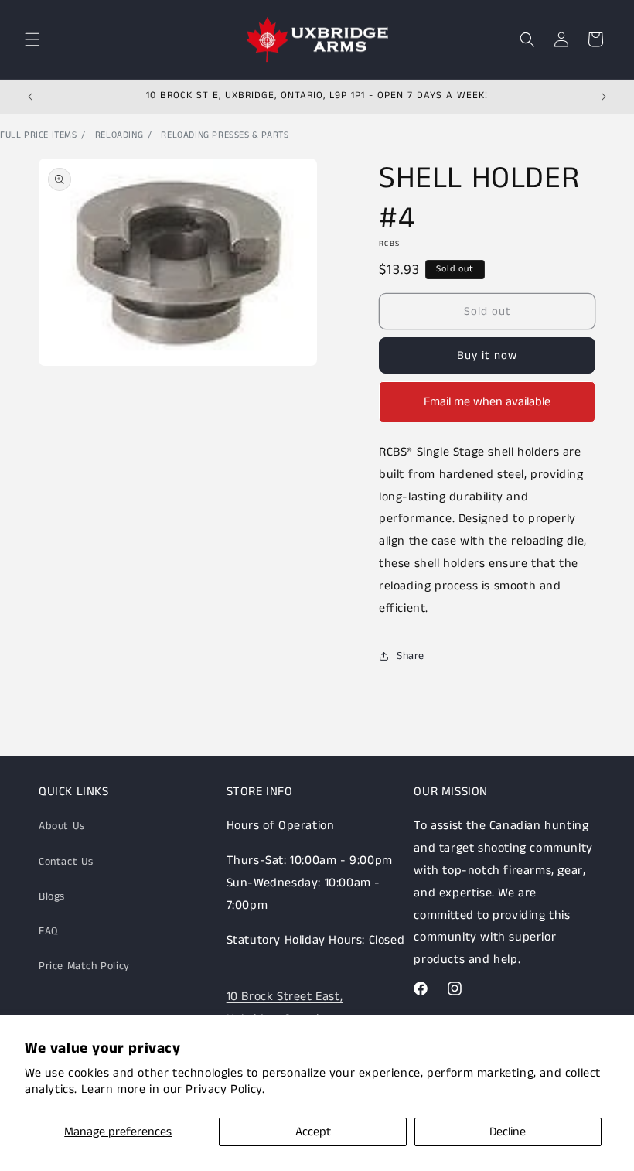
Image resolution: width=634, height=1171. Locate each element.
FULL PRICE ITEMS (38, 135)
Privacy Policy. (225, 1089)
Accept (313, 1132)
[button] (32, 39)
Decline (507, 1132)
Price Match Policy (84, 966)
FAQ (48, 931)
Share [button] (410, 656)
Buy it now (487, 355)
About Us (62, 826)
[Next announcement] (604, 97)
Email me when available (487, 402)
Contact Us (66, 861)
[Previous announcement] (30, 97)
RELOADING (119, 135)
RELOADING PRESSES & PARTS (224, 135)
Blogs (52, 896)
